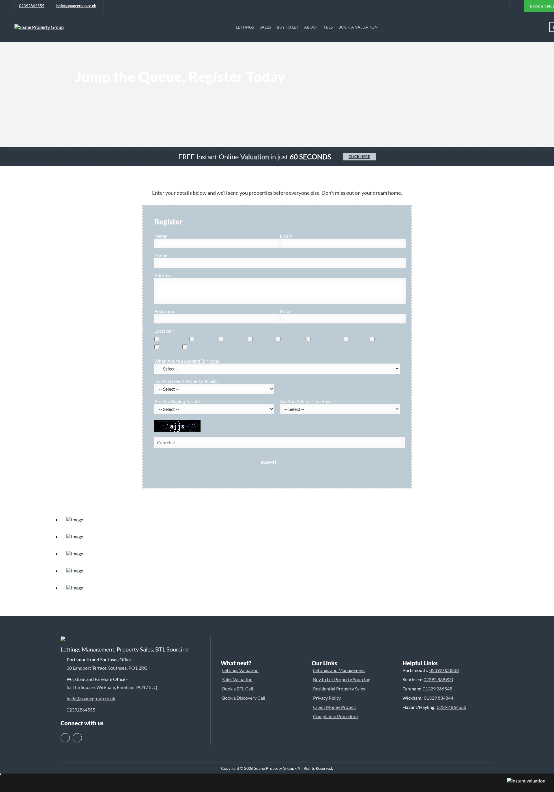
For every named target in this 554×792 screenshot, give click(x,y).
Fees (328, 27)
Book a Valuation (358, 27)
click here (359, 156)
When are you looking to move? (187, 361)
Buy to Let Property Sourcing (341, 679)
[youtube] (512, 3)
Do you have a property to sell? (186, 381)
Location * (164, 331)
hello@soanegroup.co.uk (76, 5)
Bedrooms (164, 311)
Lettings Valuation (240, 670)
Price (285, 311)
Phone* (161, 255)
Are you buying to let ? (177, 401)
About (311, 27)
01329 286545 (437, 688)
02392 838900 (438, 679)
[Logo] (39, 27)
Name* (161, 236)
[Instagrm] (521, 3)
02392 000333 (444, 670)
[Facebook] (516, 3)
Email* (286, 236)
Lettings (245, 27)
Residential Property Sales (339, 688)
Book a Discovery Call (243, 698)
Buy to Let (287, 27)
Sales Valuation (237, 679)
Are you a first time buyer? (307, 401)
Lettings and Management (339, 670)
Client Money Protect (334, 707)
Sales (265, 27)
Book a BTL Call (237, 688)
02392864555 (31, 5)
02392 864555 (451, 707)
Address (162, 275)
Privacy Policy (327, 698)
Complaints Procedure (335, 716)
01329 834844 (438, 698)
